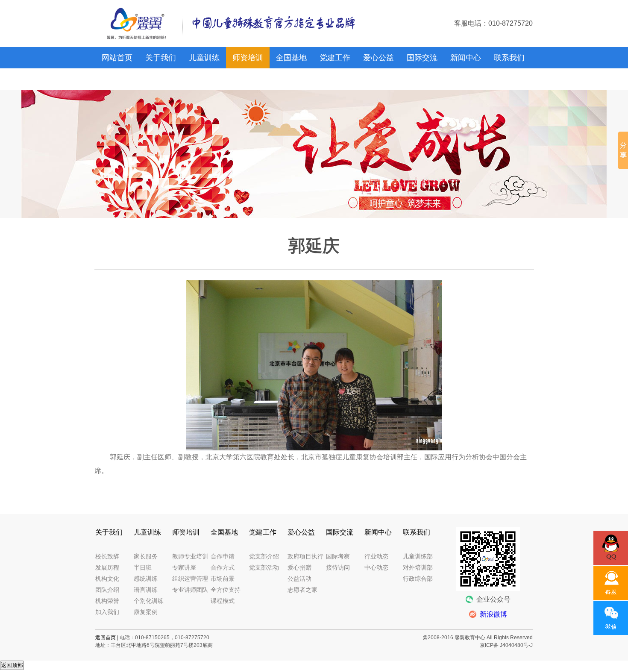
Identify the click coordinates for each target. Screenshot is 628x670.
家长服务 (146, 556)
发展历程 (107, 567)
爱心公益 (378, 57)
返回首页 (105, 638)
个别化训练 (149, 600)
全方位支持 (226, 589)
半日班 (143, 567)
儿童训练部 (418, 556)
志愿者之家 (302, 589)
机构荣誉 (107, 600)
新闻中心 (465, 57)
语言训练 (146, 589)
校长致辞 (107, 556)
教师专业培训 (190, 556)
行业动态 (376, 556)
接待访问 (338, 567)
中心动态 (376, 567)
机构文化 (107, 578)
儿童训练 (204, 57)
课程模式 (223, 600)
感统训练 (146, 578)
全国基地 (291, 57)
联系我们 (509, 57)
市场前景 (223, 578)
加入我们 (107, 611)
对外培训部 (418, 567)
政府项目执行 (305, 556)
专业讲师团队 (190, 589)
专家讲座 (184, 567)
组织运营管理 (190, 578)
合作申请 (223, 556)
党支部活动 (264, 567)
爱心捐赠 (299, 567)
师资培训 (247, 57)
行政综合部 (418, 578)
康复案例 (146, 611)
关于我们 (160, 57)
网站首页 (117, 57)
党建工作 (335, 57)
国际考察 (338, 556)
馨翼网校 (117, 79)
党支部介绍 (264, 556)
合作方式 (223, 567)
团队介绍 (107, 589)
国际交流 (422, 57)
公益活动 (299, 578)
